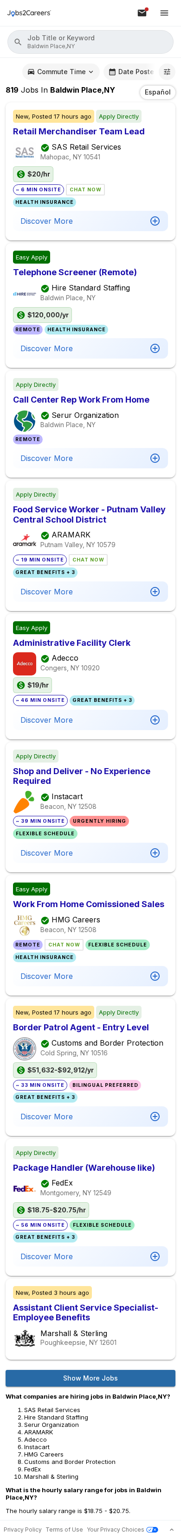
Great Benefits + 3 (45, 572)
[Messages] (142, 13)
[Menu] (164, 13)
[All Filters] (167, 71)
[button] (90, 42)
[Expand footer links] (171, 1529)
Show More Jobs (90, 1378)
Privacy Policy (23, 1529)
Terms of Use (64, 1529)
